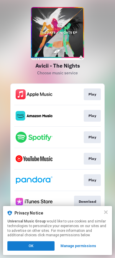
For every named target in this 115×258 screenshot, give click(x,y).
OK (31, 246)
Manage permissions (78, 246)
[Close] (106, 212)
